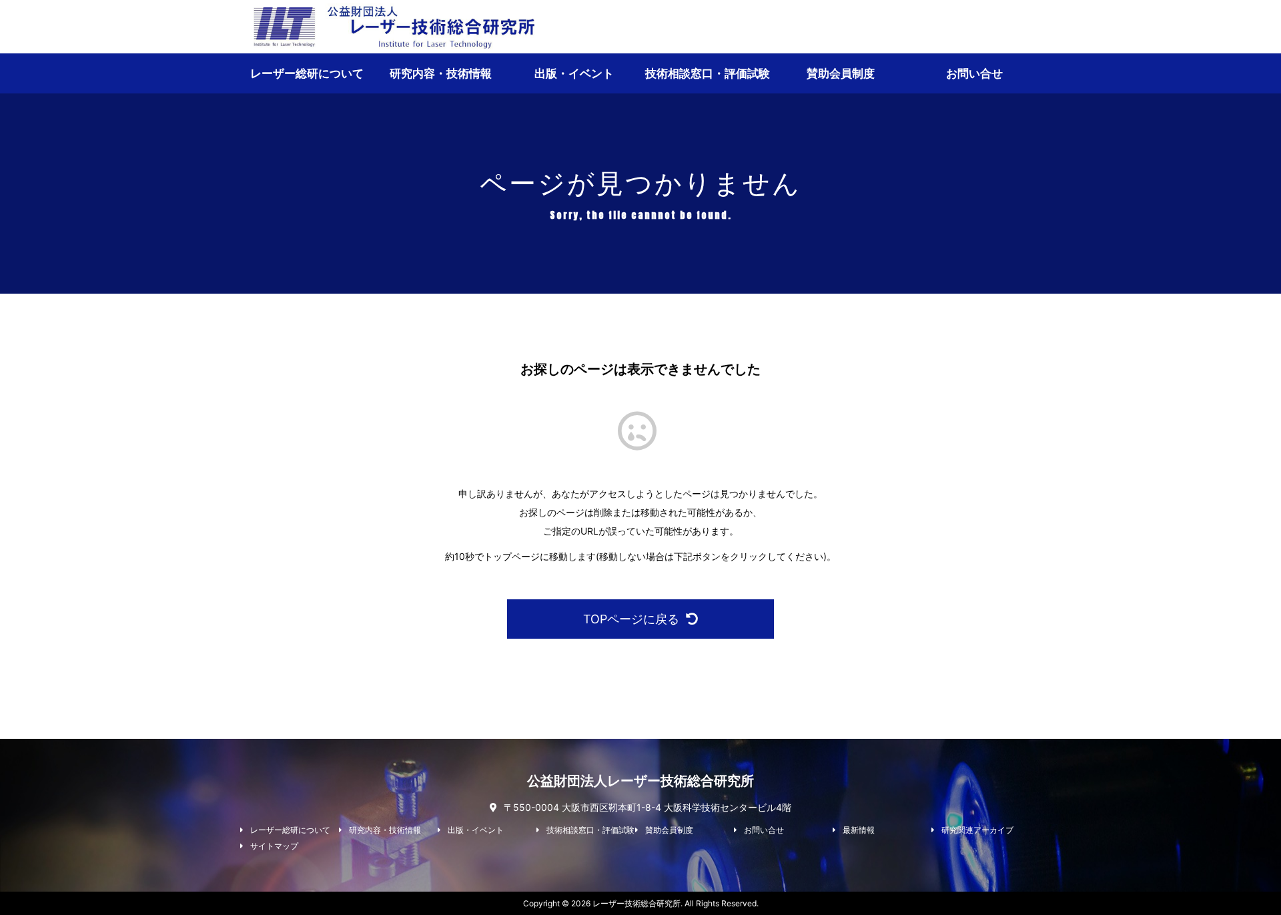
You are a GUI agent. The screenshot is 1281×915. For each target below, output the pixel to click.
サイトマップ (274, 846)
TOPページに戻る (631, 619)
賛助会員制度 (841, 73)
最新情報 (859, 830)
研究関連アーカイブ (977, 830)
